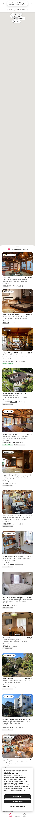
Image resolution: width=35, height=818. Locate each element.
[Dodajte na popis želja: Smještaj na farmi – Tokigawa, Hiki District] (30, 370)
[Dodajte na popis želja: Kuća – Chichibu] (30, 655)
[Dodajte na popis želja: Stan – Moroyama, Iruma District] (30, 574)
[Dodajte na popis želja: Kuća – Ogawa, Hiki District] (30, 291)
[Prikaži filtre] (31, 4)
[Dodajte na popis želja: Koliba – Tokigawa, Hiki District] (30, 329)
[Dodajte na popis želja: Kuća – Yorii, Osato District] (30, 452)
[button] (12, 286)
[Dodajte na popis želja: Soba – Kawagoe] (30, 736)
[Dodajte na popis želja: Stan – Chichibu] (30, 614)
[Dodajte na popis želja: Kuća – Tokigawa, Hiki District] (30, 492)
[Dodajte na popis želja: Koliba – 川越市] (30, 254)
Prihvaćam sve (17, 796)
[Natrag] (4, 4)
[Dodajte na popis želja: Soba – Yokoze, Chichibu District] (30, 533)
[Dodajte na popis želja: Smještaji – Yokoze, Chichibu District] (30, 696)
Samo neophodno (17, 801)
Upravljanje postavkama (17, 806)
